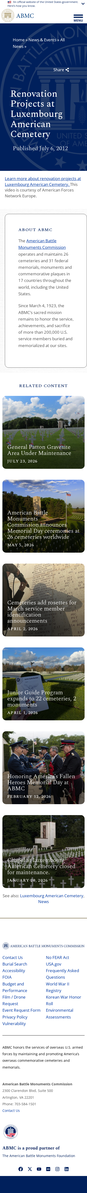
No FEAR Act (57, 957)
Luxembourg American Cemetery (51, 895)
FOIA (7, 977)
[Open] (78, 18)
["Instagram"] (57, 1169)
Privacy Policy (15, 1017)
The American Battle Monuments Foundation (38, 1155)
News (43, 901)
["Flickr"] (48, 1169)
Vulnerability (14, 1023)
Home (19, 40)
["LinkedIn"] (66, 1169)
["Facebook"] (20, 1169)
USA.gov (53, 964)
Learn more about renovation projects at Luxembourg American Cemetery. (43, 181)
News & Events (42, 40)
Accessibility (13, 970)
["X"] (29, 1169)
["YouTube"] (39, 1169)
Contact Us (12, 957)
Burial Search (14, 964)
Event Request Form (21, 1010)
